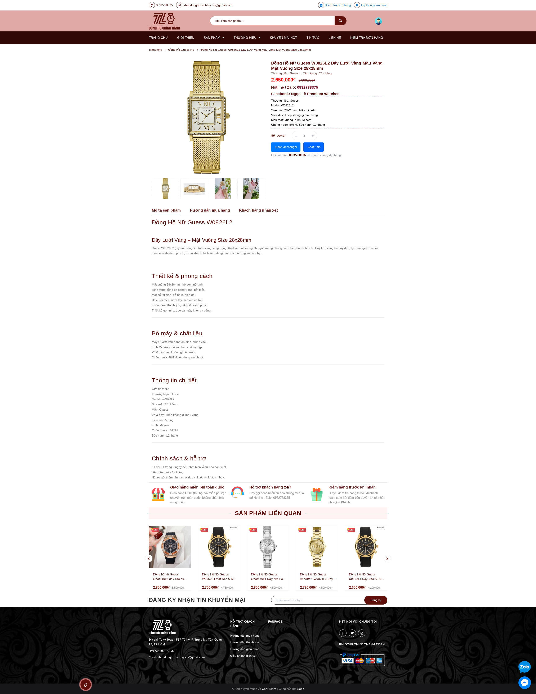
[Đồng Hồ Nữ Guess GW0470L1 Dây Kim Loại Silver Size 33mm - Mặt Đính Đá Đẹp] (268, 547)
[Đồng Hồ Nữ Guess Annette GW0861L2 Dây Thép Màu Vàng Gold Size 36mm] (317, 547)
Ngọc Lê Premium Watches (315, 94)
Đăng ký (375, 600)
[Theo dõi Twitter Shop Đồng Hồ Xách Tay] (352, 633)
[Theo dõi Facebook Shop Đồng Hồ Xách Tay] (343, 633)
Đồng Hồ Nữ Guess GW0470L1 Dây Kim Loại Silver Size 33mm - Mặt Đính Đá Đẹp (268, 577)
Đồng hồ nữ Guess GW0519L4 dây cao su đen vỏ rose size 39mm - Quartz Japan (170, 577)
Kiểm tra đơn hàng (338, 5)
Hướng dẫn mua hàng (245, 635)
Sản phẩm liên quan (268, 513)
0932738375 (164, 5)
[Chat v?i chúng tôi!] (524, 682)
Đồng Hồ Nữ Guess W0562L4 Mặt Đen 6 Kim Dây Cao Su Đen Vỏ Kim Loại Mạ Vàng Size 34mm (219, 577)
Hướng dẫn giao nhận (244, 649)
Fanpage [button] (275, 621)
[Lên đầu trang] (503, 653)
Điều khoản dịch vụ (243, 655)
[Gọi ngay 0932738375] (86, 684)
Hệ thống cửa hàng (374, 5)
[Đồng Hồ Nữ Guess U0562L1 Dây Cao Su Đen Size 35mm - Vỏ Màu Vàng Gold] (366, 547)
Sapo (300, 688)
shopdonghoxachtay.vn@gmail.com (207, 5)
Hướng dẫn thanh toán (245, 642)
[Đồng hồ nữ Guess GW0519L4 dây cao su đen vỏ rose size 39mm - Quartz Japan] (170, 547)
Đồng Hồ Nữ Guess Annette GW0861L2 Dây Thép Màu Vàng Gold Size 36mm (318, 577)
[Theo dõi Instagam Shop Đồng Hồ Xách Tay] (361, 633)
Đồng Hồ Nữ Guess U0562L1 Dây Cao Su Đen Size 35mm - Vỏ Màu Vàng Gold (367, 577)
